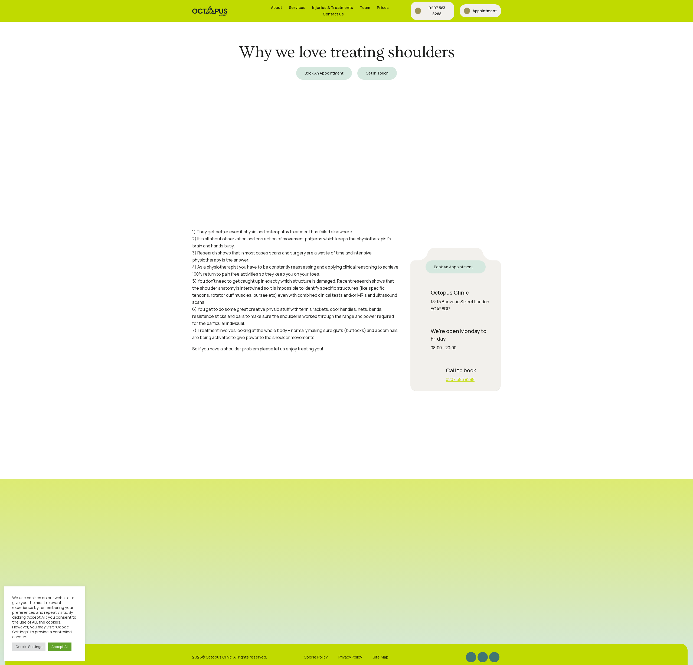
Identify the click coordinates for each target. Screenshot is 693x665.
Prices (383, 7)
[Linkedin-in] (494, 657)
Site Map (380, 657)
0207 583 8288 (460, 379)
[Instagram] (471, 657)
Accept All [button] (59, 646)
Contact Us (333, 14)
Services (297, 7)
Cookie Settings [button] (28, 646)
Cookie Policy (316, 657)
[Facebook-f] (483, 657)
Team (365, 7)
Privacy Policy (350, 657)
